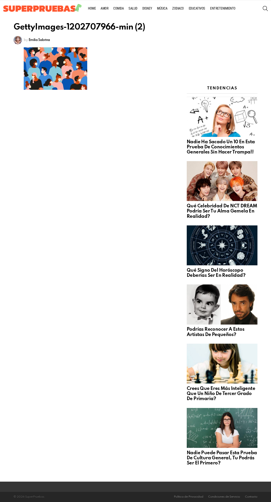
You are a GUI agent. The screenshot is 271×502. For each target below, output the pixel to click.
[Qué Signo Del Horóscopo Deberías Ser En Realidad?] (222, 245)
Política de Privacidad (188, 496)
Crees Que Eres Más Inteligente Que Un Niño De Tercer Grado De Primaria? (221, 393)
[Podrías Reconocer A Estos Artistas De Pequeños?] (222, 304)
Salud (133, 8)
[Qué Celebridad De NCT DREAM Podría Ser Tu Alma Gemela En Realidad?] (222, 181)
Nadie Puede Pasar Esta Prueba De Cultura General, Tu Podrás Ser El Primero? (222, 458)
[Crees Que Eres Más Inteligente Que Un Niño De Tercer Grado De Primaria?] (222, 364)
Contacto (251, 496)
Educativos (197, 8)
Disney (147, 8)
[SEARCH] (265, 8)
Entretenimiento (222, 8)
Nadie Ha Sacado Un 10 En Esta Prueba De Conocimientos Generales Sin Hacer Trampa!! (221, 147)
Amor (104, 8)
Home (92, 8)
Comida (118, 8)
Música (162, 8)
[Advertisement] (222, 49)
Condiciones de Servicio (224, 496)
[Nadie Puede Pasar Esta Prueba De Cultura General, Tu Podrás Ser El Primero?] (222, 428)
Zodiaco (178, 8)
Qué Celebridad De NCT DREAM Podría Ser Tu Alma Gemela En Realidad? (222, 211)
